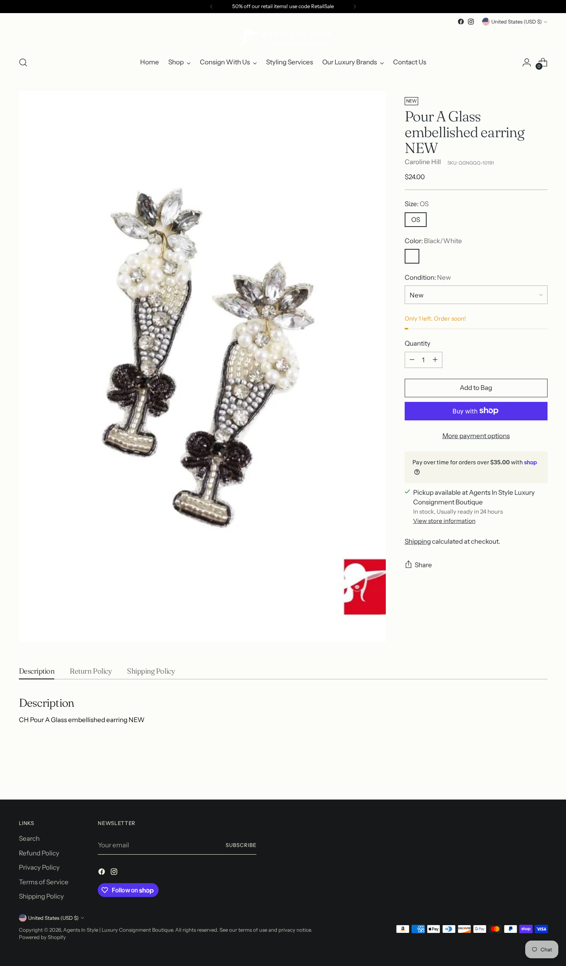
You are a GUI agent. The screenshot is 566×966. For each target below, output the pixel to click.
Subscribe (241, 845)
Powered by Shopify (42, 937)
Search (29, 838)
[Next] (354, 6)
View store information (444, 520)
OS (415, 219)
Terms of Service (44, 882)
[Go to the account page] (526, 62)
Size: (417, 204)
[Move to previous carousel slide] (523, 773)
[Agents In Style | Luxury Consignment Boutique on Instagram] (470, 21)
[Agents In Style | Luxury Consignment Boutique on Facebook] (460, 21)
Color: (433, 240)
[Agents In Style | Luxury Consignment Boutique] (283, 38)
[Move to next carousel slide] (541, 773)
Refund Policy (39, 853)
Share (423, 565)
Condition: (428, 277)
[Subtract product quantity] (412, 359)
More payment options (476, 435)
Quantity (417, 343)
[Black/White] (412, 256)
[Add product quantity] (435, 359)
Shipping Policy (41, 896)
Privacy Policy (39, 867)
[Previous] (211, 6)
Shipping (418, 541)
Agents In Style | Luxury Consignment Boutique (118, 930)
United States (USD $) (516, 21)
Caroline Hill (423, 162)
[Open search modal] (23, 62)
